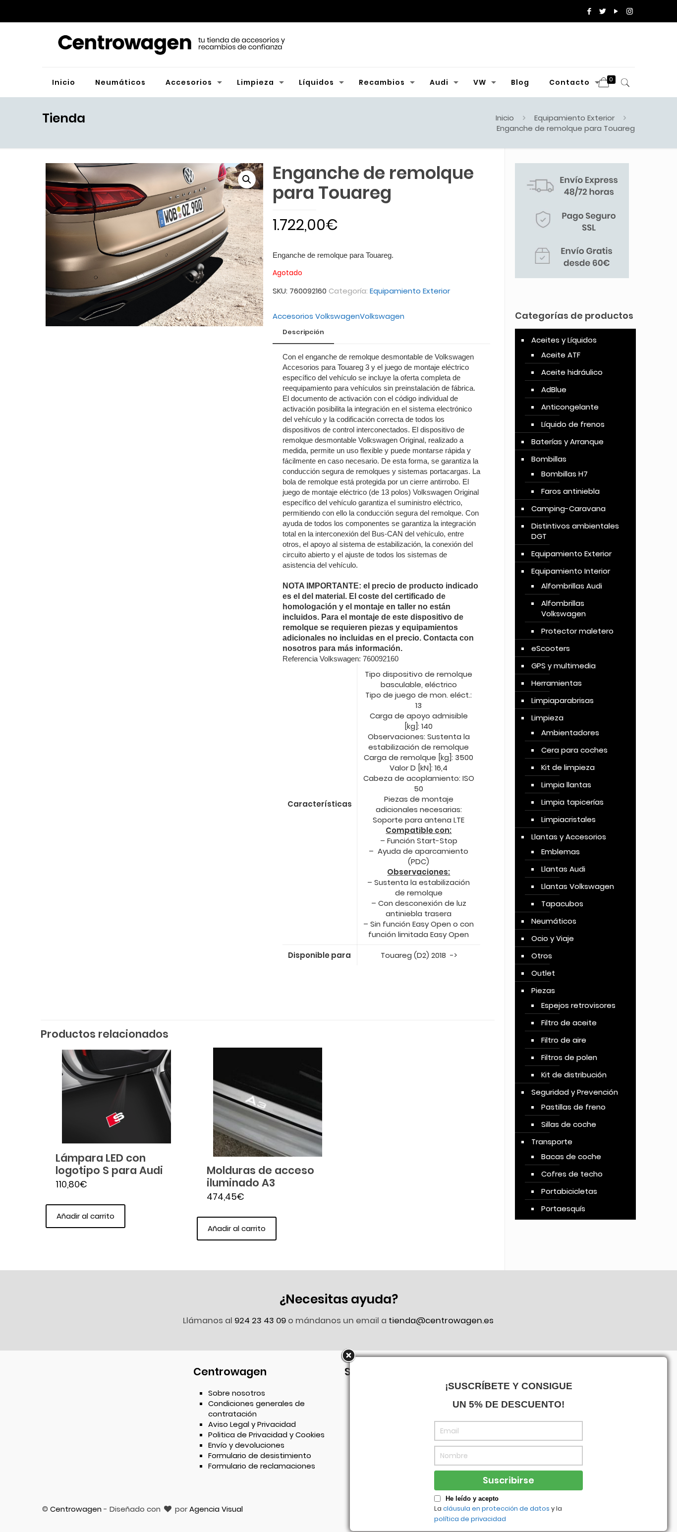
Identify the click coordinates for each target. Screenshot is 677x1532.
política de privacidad (470, 1519)
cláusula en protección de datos (496, 1508)
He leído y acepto (472, 1498)
